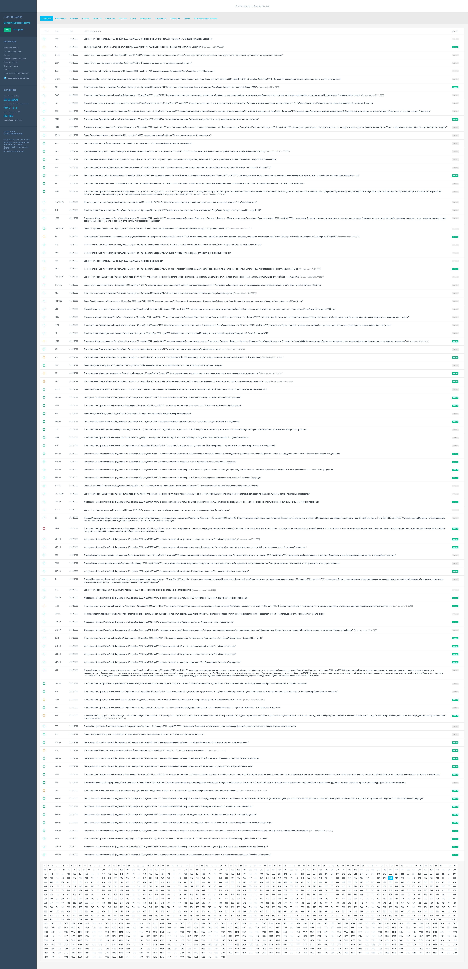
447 (57, 891)
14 (99, 866)
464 (156, 891)
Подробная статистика (13, 120)
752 (179, 907)
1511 (128, 957)
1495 (435, 953)
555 (273, 895)
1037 (223, 924)
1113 (326, 928)
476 (226, 891)
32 (187, 866)
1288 (271, 940)
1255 (46, 940)
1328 (128, 944)
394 (162, 886)
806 (80, 911)
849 (332, 911)
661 (62, 903)
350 (320, 882)
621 (244, 899)
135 (308, 870)
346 (296, 882)
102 (115, 870)
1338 (196, 944)
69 (368, 866)
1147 (141, 932)
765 (255, 907)
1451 (134, 953)
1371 (421, 944)
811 (109, 911)
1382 (80, 949)
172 (109, 874)
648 (402, 899)
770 (285, 907)
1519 (182, 957)
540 (185, 895)
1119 (367, 928)
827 (203, 911)
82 (431, 866)
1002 (399, 920)
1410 (271, 949)
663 (74, 903)
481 (255, 891)
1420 (339, 949)
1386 (107, 949)
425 (343, 886)
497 (349, 891)
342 (273, 882)
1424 (367, 949)
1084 (128, 928)
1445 (94, 953)
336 (238, 882)
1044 (271, 924)
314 (109, 882)
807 (86, 911)
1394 (162, 949)
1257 (59, 940)
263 (226, 878)
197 (255, 874)
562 (314, 895)
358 (367, 882)
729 (45, 907)
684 (197, 903)
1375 (448, 944)
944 (57, 920)
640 (355, 899)
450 (74, 891)
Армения (74, 18)
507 (408, 891)
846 (314, 911)
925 (361, 915)
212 (343, 874)
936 (425, 915)
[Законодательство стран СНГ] (18, 6)
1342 (223, 944)
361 (384, 882)
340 (261, 882)
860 (396, 911)
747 (150, 907)
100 (103, 870)
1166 (271, 932)
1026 (148, 924)
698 (279, 903)
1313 (442, 940)
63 (338, 866)
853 (355, 911)
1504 (80, 957)
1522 (203, 957)
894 (179, 915)
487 (291, 891)
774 (308, 907)
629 (291, 899)
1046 (285, 924)
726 (443, 903)
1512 (134, 957)
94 (74, 870)
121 (226, 870)
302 (454, 878)
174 (121, 874)
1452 (141, 953)
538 (174, 895)
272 (279, 878)
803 (62, 911)
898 (203, 915)
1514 (148, 957)
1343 (230, 944)
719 (402, 903)
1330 (141, 944)
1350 (278, 944)
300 (443, 878)
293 (402, 878)
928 (378, 915)
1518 (175, 957)
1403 (223, 949)
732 (62, 907)
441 (437, 886)
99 (98, 870)
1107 (285, 928)
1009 (446, 920)
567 (343, 895)
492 (320, 891)
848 (326, 911)
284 (349, 878)
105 (133, 870)
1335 (175, 944)
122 (232, 870)
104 (127, 870)
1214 (182, 936)
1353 (298, 944)
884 (121, 915)
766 (261, 907)
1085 (134, 928)
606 (156, 899)
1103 (257, 928)
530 (127, 895)
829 (215, 911)
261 (215, 878)
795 (431, 907)
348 (308, 882)
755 (197, 907)
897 (197, 915)
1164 (257, 932)
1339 (203, 944)
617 (220, 899)
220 (390, 874)
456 (109, 891)
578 (408, 895)
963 (168, 920)
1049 (305, 924)
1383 (87, 949)
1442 (73, 953)
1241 (367, 936)
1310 (421, 940)
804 (68, 911)
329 (197, 882)
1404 (230, 949)
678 (162, 903)
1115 (339, 928)
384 (103, 886)
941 (454, 915)
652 (425, 899)
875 (68, 915)
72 (382, 866)
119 (215, 870)
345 (291, 882)
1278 (203, 940)
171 (103, 874)
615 (209, 899)
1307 (401, 940)
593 (80, 899)
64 (343, 866)
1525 (223, 957)
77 (407, 866)
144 (361, 870)
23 (143, 866)
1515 (155, 957)
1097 (216, 928)
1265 (114, 940)
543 (203, 895)
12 (90, 866)
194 (238, 874)
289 (378, 878)
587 (45, 899)
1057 (360, 924)
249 (144, 878)
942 (45, 920)
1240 (360, 936)
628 (285, 899)
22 (138, 866)
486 (285, 891)
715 (378, 903)
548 (232, 895)
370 (437, 882)
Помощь (7, 55)
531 (133, 895)
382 (92, 886)
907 (255, 915)
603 (138, 899)
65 (348, 866)
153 (413, 870)
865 (425, 911)
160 (454, 870)
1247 (408, 936)
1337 (189, 944)
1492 (414, 953)
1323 (94, 944)
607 (162, 899)
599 (115, 899)
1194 (46, 936)
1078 (87, 928)
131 (285, 870)
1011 (46, 924)
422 (326, 886)
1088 (155, 928)
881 (103, 915)
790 (402, 907)
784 (367, 907)
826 (197, 911)
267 (250, 878)
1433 (428, 949)
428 (361, 886)
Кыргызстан (110, 18)
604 (144, 899)
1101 (244, 928)
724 (431, 903)
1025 (141, 924)
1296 (326, 940)
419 (308, 886)
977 (250, 920)
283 (343, 878)
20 (129, 866)
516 (45, 895)
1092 (182, 928)
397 (179, 886)
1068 (435, 924)
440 (431, 886)
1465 (230, 953)
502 (378, 891)
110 (162, 870)
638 (343, 899)
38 (216, 866)
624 (261, 899)
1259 (73, 940)
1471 (271, 953)
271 (273, 878)
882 (109, 915)
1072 (46, 928)
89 (50, 870)
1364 (373, 944)
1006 (426, 920)
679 (168, 903)
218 (378, 874)
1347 (257, 944)
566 (337, 895)
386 (115, 886)
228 (437, 874)
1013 (59, 924)
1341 (216, 944)
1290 (285, 940)
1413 (291, 949)
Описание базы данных (13, 51)
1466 (237, 953)
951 (98, 920)
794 (425, 907)
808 (92, 911)
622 (250, 899)
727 (449, 903)
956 (127, 920)
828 (209, 911)
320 (144, 882)
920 (332, 915)
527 (109, 895)
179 (150, 874)
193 (232, 874)
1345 (244, 944)
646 (390, 899)
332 (215, 882)
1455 (162, 953)
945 (62, 920)
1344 (237, 944)
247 (133, 878)
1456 (169, 953)
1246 (401, 936)
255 (179, 878)
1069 (442, 924)
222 (402, 874)
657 (454, 899)
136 (314, 870)
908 (261, 915)
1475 (298, 953)
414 (279, 886)
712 (361, 903)
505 (396, 891)
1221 (230, 936)
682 (185, 903)
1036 (216, 924)
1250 (428, 936)
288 (372, 878)
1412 (285, 949)
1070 (448, 924)
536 (162, 895)
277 (308, 878)
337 (244, 882)
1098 (223, 928)
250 (150, 878)
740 (109, 907)
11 (85, 866)
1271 (155, 940)
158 (443, 870)
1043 (264, 924)
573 (378, 895)
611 (185, 899)
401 (203, 886)
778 (332, 907)
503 (384, 891)
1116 (346, 928)
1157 (210, 932)
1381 (73, 949)
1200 (87, 936)
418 (302, 886)
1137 (73, 932)
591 (68, 899)
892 (168, 915)
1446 (100, 953)
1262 (94, 940)
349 (314, 882)
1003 (406, 920)
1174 (326, 932)
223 (408, 874)
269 (261, 878)
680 (174, 903)
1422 (353, 949)
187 (197, 874)
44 (246, 866)
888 (144, 915)
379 (74, 886)
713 (367, 903)
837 (261, 911)
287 (367, 878)
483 (267, 891)
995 (355, 920)
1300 (353, 940)
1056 (353, 924)
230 (449, 874)
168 (86, 874)
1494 (428, 953)
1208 (141, 936)
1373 (435, 944)
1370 (414, 944)
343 (279, 882)
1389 (128, 949)
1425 (373, 949)
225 (419, 874)
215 (361, 874)
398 (185, 886)
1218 (210, 936)
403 (215, 886)
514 (449, 891)
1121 (380, 928)
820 (162, 911)
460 (133, 891)
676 (150, 903)
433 (390, 886)
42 (236, 866)
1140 (94, 932)
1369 (408, 944)
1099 (230, 928)
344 (285, 882)
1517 (169, 957)
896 (191, 915)
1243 (380, 936)
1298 (339, 940)
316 (121, 882)
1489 (394, 953)
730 (51, 907)
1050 (312, 924)
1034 (203, 924)
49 (270, 866)
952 (103, 920)
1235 (326, 936)
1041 (251, 924)
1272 (162, 940)
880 (98, 915)
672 (127, 903)
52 (285, 866)
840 (279, 911)
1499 (46, 957)
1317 (53, 944)
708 (337, 903)
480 (250, 891)
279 (320, 878)
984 (291, 920)
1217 (203, 936)
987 (308, 920)
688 (220, 903)
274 (291, 878)
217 (372, 874)
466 (168, 891)
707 (332, 903)
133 (296, 870)
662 (68, 903)
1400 (203, 949)
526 (103, 895)
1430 (408, 949)
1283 (237, 940)
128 (267, 870)
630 (296, 899)
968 (197, 920)
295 (413, 878)
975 (238, 920)
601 (127, 899)
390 (138, 886)
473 (209, 891)
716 (384, 903)
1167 (278, 932)
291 (390, 878)
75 (397, 866)
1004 (412, 920)
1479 (326, 953)
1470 (264, 953)
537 (168, 895)
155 (425, 870)
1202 (100, 936)
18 (119, 866)
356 (355, 882)
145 (367, 870)
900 (215, 915)
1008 (440, 920)
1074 (59, 928)
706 (326, 903)
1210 (155, 936)
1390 (134, 949)
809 (98, 911)
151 (402, 870)
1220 (223, 936)
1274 (175, 940)
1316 (46, 944)
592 (74, 899)
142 (349, 870)
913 (291, 915)
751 (174, 907)
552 (255, 895)
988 (314, 920)
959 (144, 920)
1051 (319, 924)
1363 (367, 944)
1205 (121, 936)
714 (372, 903)
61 (329, 866)
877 (80, 915)
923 (349, 915)
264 (232, 878)
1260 (80, 940)
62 (333, 866)
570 (361, 895)
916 (308, 915)
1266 (121, 940)
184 (179, 874)
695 (261, 903)
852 (349, 911)
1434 (435, 949)
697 (273, 903)
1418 (326, 949)
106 (138, 870)
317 (127, 882)
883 (115, 915)
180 (156, 874)
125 (250, 870)
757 (209, 907)
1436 (448, 949)
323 (162, 882)
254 (174, 878)
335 (232, 882)
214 (355, 874)
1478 (319, 953)
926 (367, 915)
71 (377, 866)
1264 (107, 940)
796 (437, 907)
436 (408, 886)
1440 (59, 953)
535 (156, 895)
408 (244, 886)
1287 (264, 940)
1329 (134, 944)
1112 (319, 928)
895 (185, 915)
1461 (203, 953)
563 (320, 895)
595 (92, 899)
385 (109, 886)
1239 (353, 936)
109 (156, 870)
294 (408, 878)
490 (308, 891)
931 (396, 915)
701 (296, 903)
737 (92, 907)
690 (232, 903)
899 (209, 915)
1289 (278, 940)
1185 (401, 932)
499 (361, 891)
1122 (387, 928)
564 (326, 895)
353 (337, 882)
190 (215, 874)
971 (215, 920)
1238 (346, 936)
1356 (319, 944)
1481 (339, 953)
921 (337, 915)
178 (144, 874)
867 (437, 911)
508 (413, 891)
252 (162, 878)
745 (138, 907)
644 (378, 899)
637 (337, 899)
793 (419, 907)
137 (320, 870)
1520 (189, 957)
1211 (162, 936)
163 (57, 874)
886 (133, 915)
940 (449, 915)
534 (150, 895)
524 (92, 895)
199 (267, 874)
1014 (66, 924)
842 (291, 911)
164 (62, 874)
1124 (401, 928)
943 (51, 920)
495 (337, 891)
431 (378, 886)
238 (80, 878)
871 (45, 915)
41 (231, 866)
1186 (408, 932)
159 (449, 870)
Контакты (7, 70)
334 (226, 882)
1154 (189, 932)
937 (431, 915)
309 (80, 882)
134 (302, 870)
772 (296, 907)
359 (372, 882)
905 (244, 915)
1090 (169, 928)
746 (144, 907)
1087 (148, 928)
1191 (442, 932)
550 (244, 895)
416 (291, 886)
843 (296, 911)
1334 (169, 944)
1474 (291, 953)
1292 (298, 940)
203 (291, 874)
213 (349, 874)
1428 (394, 949)
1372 (428, 944)
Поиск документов (11, 48)
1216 (196, 936)
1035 (210, 924)
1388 (121, 949)
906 (250, 915)
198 (261, 874)
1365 (380, 944)
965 (179, 920)
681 (179, 903)
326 (179, 882)
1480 (332, 953)
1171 (305, 932)
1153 (182, 932)
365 (408, 882)
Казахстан (97, 18)
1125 (408, 928)
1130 (442, 928)
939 (443, 915)
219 (384, 874)
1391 (141, 949)
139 (332, 870)
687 (215, 903)
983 (285, 920)
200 (273, 874)
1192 (448, 932)
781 (349, 907)
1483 (353, 953)
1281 (223, 940)
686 (209, 903)
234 (57, 878)
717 (390, 903)
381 (86, 886)
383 (98, 886)
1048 (298, 924)
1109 (298, 928)
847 (320, 911)
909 (267, 915)
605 (150, 899)
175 (127, 874)
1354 (305, 944)
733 (68, 907)
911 (279, 915)
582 (431, 895)
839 (273, 911)
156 (431, 870)
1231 (298, 936)
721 (413, 903)
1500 (53, 957)
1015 (73, 924)
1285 (251, 940)
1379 (59, 949)
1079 (94, 928)
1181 (373, 932)
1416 (312, 949)
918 (320, 915)
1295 (319, 940)
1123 (394, 928)
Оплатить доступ (10, 62)
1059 (373, 924)
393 (156, 886)
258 (197, 878)
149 (390, 870)
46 (255, 866)
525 (98, 895)
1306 (394, 940)
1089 (162, 928)
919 (326, 915)
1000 (385, 920)
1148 (148, 932)
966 (185, 920)
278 (314, 878)
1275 (182, 940)
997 (367, 920)
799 (454, 907)
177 (138, 874)
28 (168, 866)
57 (309, 866)
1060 (380, 924)
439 (425, 886)
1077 (80, 928)
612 (191, 899)
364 (402, 882)
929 (384, 915)
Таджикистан (145, 18)
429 (367, 886)
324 (168, 882)
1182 (380, 932)
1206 (128, 936)
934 (413, 915)
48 (265, 866)
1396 (175, 949)
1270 (148, 940)
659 (51, 903)
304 (51, 882)
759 (220, 907)
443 (449, 886)
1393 (155, 949)
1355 (312, 944)
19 (124, 866)
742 (121, 907)
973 (226, 920)
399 (191, 886)
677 (156, 903)
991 (332, 920)
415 (285, 886)
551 (250, 895)
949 (86, 920)
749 (162, 907)
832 (232, 911)
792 (413, 907)
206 (308, 874)
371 (443, 882)
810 (103, 911)
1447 (107, 953)
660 (57, 903)
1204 (114, 936)
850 (337, 911)
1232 (305, 936)
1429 (401, 949)
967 (191, 920)
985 (296, 920)
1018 (94, 924)
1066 (421, 924)
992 (337, 920)
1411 (278, 949)
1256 (53, 940)
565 (332, 895)
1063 (401, 924)
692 (244, 903)
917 (314, 915)
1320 (73, 944)
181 (162, 874)
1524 (216, 957)
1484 (360, 953)
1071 (455, 924)
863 (413, 911)
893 (174, 915)
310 (86, 882)
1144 (121, 932)
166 (74, 874)
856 (372, 911)
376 (57, 886)
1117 (353, 928)
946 (68, 920)
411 (261, 886)
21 (134, 866)
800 (45, 911)
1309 (414, 940)
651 (419, 899)
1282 (230, 940)
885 (127, 915)
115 (191, 870)
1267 (128, 940)
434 (396, 886)
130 (279, 870)
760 (226, 907)
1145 (128, 932)
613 (197, 899)
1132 (455, 928)
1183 (387, 932)
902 (226, 915)
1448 (114, 953)
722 (419, 903)
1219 (216, 936)
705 (320, 903)
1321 (80, 944)
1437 (455, 949)
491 (314, 891)
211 (337, 874)
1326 (114, 944)
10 (80, 866)
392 (150, 886)
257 (191, 878)
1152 (175, 932)
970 (209, 920)
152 (408, 870)
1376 (455, 944)
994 (349, 920)
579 (413, 895)
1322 (87, 944)
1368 (401, 944)
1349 (271, 944)
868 (443, 911)
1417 (319, 949)
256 (185, 878)
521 (74, 895)
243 (109, 878)
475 (220, 891)
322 (156, 882)
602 (133, 899)
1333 (162, 944)
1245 (394, 936)
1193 (455, 932)
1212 (169, 936)
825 (191, 911)
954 (115, 920)
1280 (216, 940)
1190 (435, 932)
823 (179, 911)
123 (238, 870)
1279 (210, 940)
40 (226, 866)
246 (127, 878)
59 (319, 866)
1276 (189, 940)
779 (337, 907)
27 (163, 866)
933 (408, 915)
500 (367, 891)
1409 (264, 949)
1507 (100, 957)
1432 (421, 949)
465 (162, 891)
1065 (414, 924)
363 (396, 882)
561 (308, 895)
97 (89, 870)
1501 (59, 957)
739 (103, 907)
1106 (278, 928)
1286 (257, 940)
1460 (196, 953)
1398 (189, 949)
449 (68, 891)
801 (51, 911)
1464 (223, 953)
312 (98, 882)
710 (349, 903)
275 (296, 878)
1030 (175, 924)
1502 (66, 957)
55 (299, 866)
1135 (59, 932)
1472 (278, 953)
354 (343, 882)
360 (378, 882)
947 (74, 920)
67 (358, 866)
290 (384, 878)
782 (355, 907)
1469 (257, 953)
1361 (353, 944)
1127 (421, 928)
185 (185, 874)
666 (92, 903)
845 (308, 911)
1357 (326, 944)
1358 (332, 944)
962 (162, 920)
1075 (66, 928)
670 (115, 903)
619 (232, 899)
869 (449, 911)
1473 (285, 953)
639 (349, 899)
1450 (128, 953)
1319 (66, 944)
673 (133, 903)
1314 (448, 940)
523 (86, 895)
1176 (339, 932)
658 (45, 903)
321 (150, 882)
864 (419, 911)
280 (326, 878)
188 (203, 874)
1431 (414, 949)
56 (304, 866)
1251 (435, 936)
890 (156, 915)
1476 (305, 953)
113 (179, 870)
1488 (387, 953)
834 (244, 911)
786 (378, 907)
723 (425, 903)
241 (98, 878)
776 (320, 907)
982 (279, 920)
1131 (448, 928)
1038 (230, 924)
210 (332, 874)
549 (238, 895)
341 (267, 882)
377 (62, 886)
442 (443, 886)
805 (74, 911)
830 (220, 911)
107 (144, 870)
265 (238, 878)
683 (191, 903)
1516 (162, 957)
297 (425, 878)
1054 (339, 924)
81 (426, 866)
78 (411, 866)
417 (296, 886)
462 (144, 891)
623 (255, 899)
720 (408, 903)
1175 (332, 932)
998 (372, 920)
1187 (414, 932)
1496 (442, 953)
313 (103, 882)
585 (449, 895)
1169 (291, 932)
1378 (53, 949)
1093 (189, 928)
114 (185, 870)
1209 (148, 936)
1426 (380, 949)
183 (174, 874)
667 (98, 903)
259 (203, 878)
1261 (87, 940)
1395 (169, 949)
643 (372, 899)
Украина (187, 18)
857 (378, 911)
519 (62, 895)
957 (133, 920)
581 (425, 895)
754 (191, 907)
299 (437, 878)
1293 (305, 940)
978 (255, 920)
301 (449, 878)
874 (62, 915)
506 (402, 891)
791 (408, 907)
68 (363, 866)
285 (355, 878)
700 (291, 903)
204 (296, 874)
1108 (291, 928)
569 (355, 895)
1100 (237, 928)
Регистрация (18, 30)
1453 (148, 953)
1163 (251, 932)
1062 (394, 924)
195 (244, 874)
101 (109, 870)
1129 (435, 928)
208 (320, 874)
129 (273, 870)
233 (51, 878)
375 (51, 886)
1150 (162, 932)
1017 (87, 924)
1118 (360, 928)
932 (402, 915)
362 (390, 882)
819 (156, 911)
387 (121, 886)
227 (431, 874)
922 (343, 915)
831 (226, 911)
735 (80, 907)
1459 (189, 953)
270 (267, 878)
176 (133, 874)
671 (121, 903)
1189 (428, 932)
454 (98, 891)
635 (326, 899)
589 (57, 899)
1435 (442, 949)
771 (291, 907)
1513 (141, 957)
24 (148, 866)
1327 (121, 944)
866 (431, 911)
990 (326, 920)
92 (64, 870)
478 (238, 891)
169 (92, 874)
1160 (230, 932)
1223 (244, 936)
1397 (182, 949)
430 (372, 886)
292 (396, 878)
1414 (298, 949)
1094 (196, 928)
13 (95, 866)
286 (361, 878)
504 (390, 891)
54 (294, 866)
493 (326, 891)
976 (244, 920)
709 (343, 903)
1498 (455, 953)
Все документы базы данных (14, 151)
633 (314, 899)
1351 (285, 944)
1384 (94, 949)
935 (419, 915)
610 (179, 899)
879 (92, 915)
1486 (373, 953)
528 (115, 895)
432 (384, 886)
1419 (332, 949)
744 (133, 907)
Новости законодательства (18, 78)
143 (355, 870)
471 (197, 891)
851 (343, 911)
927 (372, 915)
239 (86, 878)
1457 (175, 953)
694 (255, 903)
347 (302, 882)
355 (349, 882)
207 (314, 874)
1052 (326, 924)
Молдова (123, 18)
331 (209, 882)
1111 (312, 928)
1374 (442, 944)
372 (449, 882)
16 (109, 866)
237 (74, 878)
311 (92, 882)
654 (437, 899)
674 (138, 903)
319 (138, 882)
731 (57, 907)
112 (174, 870)
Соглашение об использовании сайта (17, 140)
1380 (66, 949)
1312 (435, 940)
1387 (114, 949)
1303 (373, 940)
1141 (100, 932)
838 (267, 911)
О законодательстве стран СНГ (16, 73)
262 (220, 878)
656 (449, 899)
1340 (210, 944)
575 (390, 895)
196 (250, 874)
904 (238, 915)
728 (454, 903)
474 (215, 891)
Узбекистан (175, 18)
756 (203, 907)
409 (250, 886)
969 (203, 920)
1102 (251, 928)
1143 (114, 932)
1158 (216, 932)
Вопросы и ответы (11, 66)
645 (384, 899)
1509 (114, 957)
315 (115, 882)
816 (138, 911)
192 (226, 874)
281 (332, 878)
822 (174, 911)
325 (174, 882)
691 (238, 903)
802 (57, 911)
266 (244, 878)
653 (431, 899)
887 (138, 915)
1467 (244, 953)
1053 (332, 924)
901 (220, 915)
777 (326, 907)
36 (207, 866)
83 (436, 866)
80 (421, 866)
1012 (53, 924)
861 (402, 911)
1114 (332, 928)
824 (185, 911)
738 (98, 907)
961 (156, 920)
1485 (367, 953)
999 (378, 920)
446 (51, 891)
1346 (251, 944)
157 (437, 870)
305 (57, 882)
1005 (419, 920)
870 (454, 911)
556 (279, 895)
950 (92, 920)
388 (127, 886)
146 (372, 870)
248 (138, 878)
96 (84, 870)
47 (260, 866)
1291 (291, 940)
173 (115, 874)
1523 (210, 957)
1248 (414, 936)
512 (437, 891)
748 (156, 907)
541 (191, 895)
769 (279, 907)
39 (221, 866)
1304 (380, 940)
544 (209, 895)
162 (51, 874)
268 (255, 878)
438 (419, 886)
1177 (346, 932)
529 (121, 895)
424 (337, 886)
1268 (134, 940)
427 (355, 886)
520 (68, 895)
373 (454, 882)
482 (261, 891)
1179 (360, 932)
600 (121, 899)
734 (74, 907)
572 (372, 895)
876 (74, 915)
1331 (148, 944)
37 (212, 866)
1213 (175, 936)
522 (80, 895)
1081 (107, 928)
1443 (80, 953)
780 (343, 907)
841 (285, 911)
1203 (107, 936)
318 (133, 882)
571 (367, 895)
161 (45, 874)
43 (241, 866)
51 (280, 866)
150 (396, 870)
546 (220, 895)
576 (396, 895)
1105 (271, 928)
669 (109, 903)
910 (273, 915)
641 (361, 899)
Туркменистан (160, 18)
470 (191, 891)
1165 (264, 932)
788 (390, 907)
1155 (196, 932)
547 (226, 895)
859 (390, 911)
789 (396, 907)
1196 (59, 936)
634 (320, 899)
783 (361, 907)
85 (446, 866)
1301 (360, 940)
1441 (66, 953)
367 (419, 882)
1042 (257, 924)
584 (443, 895)
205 (302, 874)
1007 (433, 920)
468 (179, 891)
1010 (453, 920)
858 (384, 911)
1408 (257, 949)
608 (168, 899)
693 (250, 903)
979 (261, 920)
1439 (53, 953)
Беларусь (85, 18)
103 (121, 870)
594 (86, 899)
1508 (107, 957)
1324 (100, 944)
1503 (73, 957)
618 (226, 899)
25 (153, 866)
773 (302, 907)
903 (232, 915)
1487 (380, 953)
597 (103, 899)
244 (115, 878)
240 (92, 878)
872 (51, 915)
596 (98, 899)
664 (80, 903)
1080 (100, 928)
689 (226, 903)
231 (454, 874)
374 (45, 886)
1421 (346, 949)
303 (45, 882)
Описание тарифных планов (15, 59)
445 (45, 891)
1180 (367, 932)
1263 (100, 940)
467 (174, 891)
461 (138, 891)
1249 (421, 936)
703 (308, 903)
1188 (421, 932)
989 (320, 920)
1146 (134, 932)
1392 (148, 949)
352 (332, 882)
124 (244, 870)
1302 (367, 940)
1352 (291, 944)
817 (144, 911)
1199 (80, 936)
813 (121, 911)
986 (302, 920)
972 (220, 920)
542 (197, 895)
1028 (162, 924)
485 (279, 891)
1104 (264, 928)
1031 (182, 924)
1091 (175, 928)
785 (372, 907)
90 (55, 870)
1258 (66, 940)
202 (285, 874)
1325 (107, 944)
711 (355, 903)
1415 (305, 949)
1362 (360, 944)
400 (197, 886)
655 (443, 899)
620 (238, 899)
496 (343, 891)
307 (68, 882)
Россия (133, 18)
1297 (332, 940)
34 (197, 866)
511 (431, 891)
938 (437, 915)
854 (361, 911)
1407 (251, 949)
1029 (169, 924)
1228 (278, 936)
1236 (332, 936)
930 (390, 915)
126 (255, 870)
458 (121, 891)
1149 (155, 932)
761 (232, 907)
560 (302, 895)
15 (104, 866)
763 (244, 907)
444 (454, 886)
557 (285, 895)
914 (296, 915)
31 (182, 866)
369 (431, 882)
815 (133, 911)
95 (79, 870)
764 (250, 907)
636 (332, 899)
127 (261, 870)
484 (273, 891)
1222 (237, 936)
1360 (346, 944)
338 (250, 882)
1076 (73, 928)
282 (337, 878)
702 (302, 903)
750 (168, 907)
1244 (387, 936)
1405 (237, 949)
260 (209, 878)
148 (384, 870)
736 (86, 907)
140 (337, 870)
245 (121, 878)
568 (349, 895)
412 (267, 886)
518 (57, 895)
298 (431, 878)
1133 (46, 932)
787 (384, 907)
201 (279, 874)
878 (86, 915)
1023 (128, 924)
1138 (80, 932)
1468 (251, 953)
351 (326, 882)
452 (86, 891)
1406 (244, 949)
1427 (387, 949)
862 (408, 911)
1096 (210, 928)
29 (173, 866)
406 (232, 886)
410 (255, 886)
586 (454, 895)
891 (162, 915)
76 (402, 866)
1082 (114, 928)
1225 (257, 936)
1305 (387, 940)
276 (302, 878)
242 (103, 878)
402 (209, 886)
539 (179, 895)
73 (387, 866)
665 (86, 903)
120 (220, 870)
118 (209, 870)
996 (361, 920)
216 (367, 874)
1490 (401, 953)
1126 (414, 928)
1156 (203, 932)
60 (324, 866)
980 (267, 920)
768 (273, 907)
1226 (264, 936)
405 (226, 886)
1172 (312, 932)
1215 (189, 936)
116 (197, 870)
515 (454, 891)
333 (220, 882)
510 (425, 891)
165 (68, 874)
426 (349, 886)
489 (302, 891)
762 (238, 907)
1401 (210, 949)
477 (232, 891)
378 (68, 886)
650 (413, 899)
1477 (312, 953)
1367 (394, 944)
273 (285, 878)
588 (51, 899)
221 (396, 874)
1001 (392, 920)
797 (443, 907)
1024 (134, 924)
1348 (264, 944)
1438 (46, 953)
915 (302, 915)
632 (308, 899)
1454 (155, 953)
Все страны (46, 18)
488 (296, 891)
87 (455, 866)
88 (45, 870)
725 (437, 903)
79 (416, 866)
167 (80, 874)
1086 (141, 928)
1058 (367, 924)
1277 (196, 940)
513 (443, 891)
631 (302, 899)
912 (285, 915)
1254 (455, 936)
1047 (291, 924)
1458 (182, 953)
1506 (94, 957)
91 (59, 870)
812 (115, 911)
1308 (408, 940)
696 (267, 903)
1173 (319, 932)
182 (168, 874)
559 (296, 895)
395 (168, 886)
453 (92, 891)
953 (109, 920)
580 (419, 895)
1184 (394, 932)
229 (443, 874)
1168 (285, 932)
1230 (291, 936)
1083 (121, 928)
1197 (66, 936)
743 (127, 907)
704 (314, 903)
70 (372, 866)
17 (114, 866)
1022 (121, 924)
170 (98, 874)
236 (68, 878)
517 (51, 895)
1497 (448, 953)
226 (425, 874)
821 (168, 911)
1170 (298, 932)
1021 (114, 924)
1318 (59, 944)
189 (209, 874)
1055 (346, 924)
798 (449, 907)
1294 (312, 940)
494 (332, 891)
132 (291, 870)
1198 (73, 936)
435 (402, 886)
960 (150, 920)
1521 (196, 957)
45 (251, 866)
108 (150, 870)
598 (109, 899)
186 (191, 874)
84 (441, 866)
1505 (87, 957)
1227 (271, 936)
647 (396, 899)
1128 (428, 928)
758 (215, 907)
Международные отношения (205, 18)
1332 (155, 944)
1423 (360, 949)
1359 (339, 944)
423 (332, 886)
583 (437, 895)
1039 (237, 924)
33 (192, 866)
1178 (353, 932)
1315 (455, 940)
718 (396, 903)
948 (80, 920)
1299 (346, 940)
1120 (373, 928)
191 (220, 874)
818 (150, 911)
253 (168, 878)
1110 (305, 928)
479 (244, 891)
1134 (53, 932)
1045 (278, 924)
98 (94, 870)
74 (392, 866)
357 (361, 882)
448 (62, 891)
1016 (80, 924)
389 (133, 886)
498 (355, 891)
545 (215, 895)
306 (62, 882)
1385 (100, 949)
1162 (244, 932)
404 (220, 886)
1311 (428, 940)
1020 (107, 924)
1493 (421, 953)
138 (326, 870)
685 (203, 903)
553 (261, 895)
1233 (312, 936)
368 (425, 882)
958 (138, 920)
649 (408, 899)
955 (121, 920)
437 (413, 886)
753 (185, 907)
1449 (121, 953)
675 (144, 903)
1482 (346, 953)
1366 (387, 944)
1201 (94, 936)
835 (250, 911)
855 (367, 911)
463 (150, 891)
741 (115, 907)
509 (419, 891)
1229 (285, 936)
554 (267, 895)
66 (353, 866)
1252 (442, 936)
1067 (428, 924)
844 (302, 911)
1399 (196, 949)
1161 (237, 932)
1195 (53, 936)
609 (174, 899)
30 (177, 866)
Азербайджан (60, 18)
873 (57, 915)
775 (314, 907)
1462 (210, 953)
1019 (100, 924)
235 (62, 878)
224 (413, 874)
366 (413, 882)
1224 (251, 936)
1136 (66, 932)
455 (103, 891)
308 (74, 882)
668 (103, 903)
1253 (448, 936)
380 (80, 886)
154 (419, 870)
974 (232, 920)
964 (174, 920)
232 (45, 878)
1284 (244, 940)
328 (191, 882)
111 (168, 870)
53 (290, 866)
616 (215, 899)
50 (275, 866)
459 (127, 891)
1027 (155, 924)
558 (291, 895)
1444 (87, 953)
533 (144, 895)
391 (144, 886)
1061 (387, 924)
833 (238, 911)
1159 (223, 932)
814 (127, 911)
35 (202, 866)
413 (273, 886)
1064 (408, 924)
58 (314, 866)
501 (372, 891)
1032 (189, 924)
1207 (134, 936)
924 (355, 915)
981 (273, 920)
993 (343, 920)
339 (255, 882)
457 (115, 891)
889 (150, 915)
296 (419, 878)
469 (185, 891)
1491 (408, 953)
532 (138, 895)
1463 (216, 953)
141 (343, 870)
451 (80, 891)
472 (203, 891)
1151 (169, 932)
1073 (53, 928)
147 (378, 870)
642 (367, 899)
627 (279, 899)
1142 (107, 932)
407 (238, 886)
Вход (7, 30)
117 (203, 870)
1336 (182, 944)
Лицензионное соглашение (13, 144)
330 (203, 882)
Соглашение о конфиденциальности (16, 142)
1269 (141, 940)
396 (174, 886)
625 (267, 899)
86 (450, 866)
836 (255, 911)
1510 (121, 957)
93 (69, 870)
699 (285, 903)
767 (267, 907)
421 (320, 886)
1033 (196, 924)
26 (158, 866)
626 (273, 899)
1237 (339, 936)
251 (156, 878)
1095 (203, 928)
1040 (244, 924)
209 (326, 874)
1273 (169, 940)
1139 (87, 932)
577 (402, 895)
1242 (373, 936)
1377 (46, 949)
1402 (216, 949)
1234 (319, 936)
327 (185, 882)
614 (203, 899)
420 (314, 886)
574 (384, 895)
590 (62, 899)
